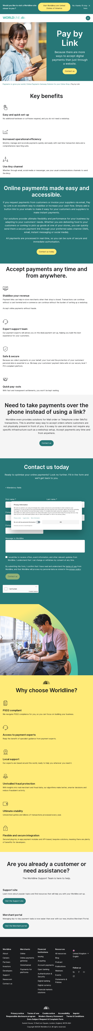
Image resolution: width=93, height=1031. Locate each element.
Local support (11, 759)
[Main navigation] (88, 18)
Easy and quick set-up (16, 114)
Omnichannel (25, 965)
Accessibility (64, 1013)
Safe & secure (11, 356)
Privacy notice (17, 1013)
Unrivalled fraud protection (19, 783)
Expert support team (15, 328)
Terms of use (33, 1013)
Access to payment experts (19, 734)
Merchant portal (12, 914)
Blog (57, 958)
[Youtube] (84, 972)
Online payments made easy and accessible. (46, 191)
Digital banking (44, 981)
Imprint (76, 1013)
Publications (60, 966)
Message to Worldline (14, 538)
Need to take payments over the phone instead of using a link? (46, 408)
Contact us (7, 984)
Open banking (43, 969)
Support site (10, 889)
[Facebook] (79, 972)
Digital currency (44, 985)
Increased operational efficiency (22, 139)
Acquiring (41, 961)
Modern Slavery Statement (51, 1016)
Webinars (59, 971)
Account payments (46, 965)
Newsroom (7, 979)
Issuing (40, 956)
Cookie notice (48, 1013)
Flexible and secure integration (21, 835)
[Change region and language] (73, 960)
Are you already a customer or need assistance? (46, 867)
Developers (7, 971)
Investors (7, 966)
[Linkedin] (74, 972)
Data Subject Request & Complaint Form (45, 1019)
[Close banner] (89, 7)
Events (58, 975)
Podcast (58, 962)
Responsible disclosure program (20, 1016)
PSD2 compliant (12, 710)
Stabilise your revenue (16, 295)
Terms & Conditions (75, 1016)
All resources (60, 954)
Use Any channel (13, 166)
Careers (6, 958)
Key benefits (46, 96)
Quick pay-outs (12, 386)
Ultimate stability (13, 811)
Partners (6, 962)
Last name (52, 499)
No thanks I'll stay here (79, 7)
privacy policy (75, 569)
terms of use (71, 566)
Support (6, 975)
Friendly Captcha (33, 591)
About (5, 954)
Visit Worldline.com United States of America (54, 7)
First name (10, 499)
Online (22, 954)
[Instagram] (74, 976)
